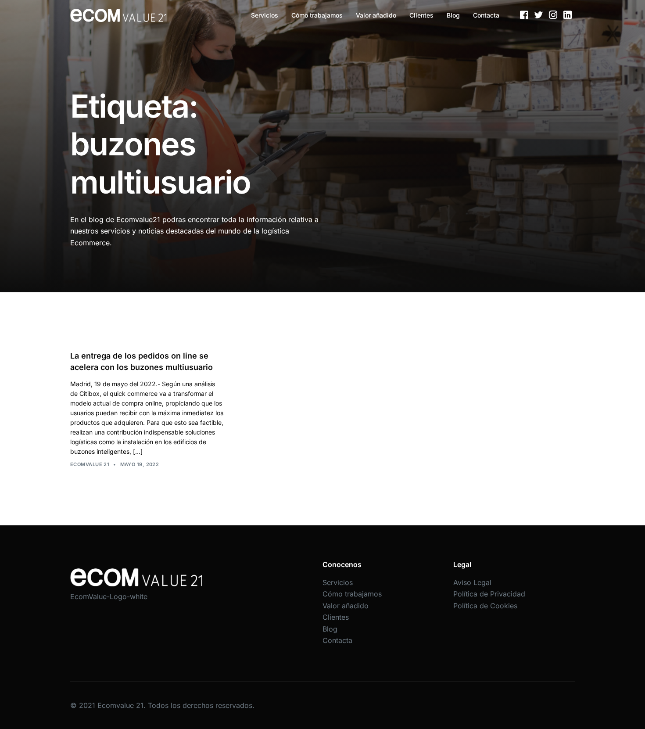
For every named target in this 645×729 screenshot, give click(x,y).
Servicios (264, 15)
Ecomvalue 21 (89, 464)
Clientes (421, 15)
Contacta (486, 15)
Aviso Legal (472, 582)
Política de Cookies (485, 605)
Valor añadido (376, 15)
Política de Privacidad (489, 593)
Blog (453, 15)
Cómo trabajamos (317, 15)
